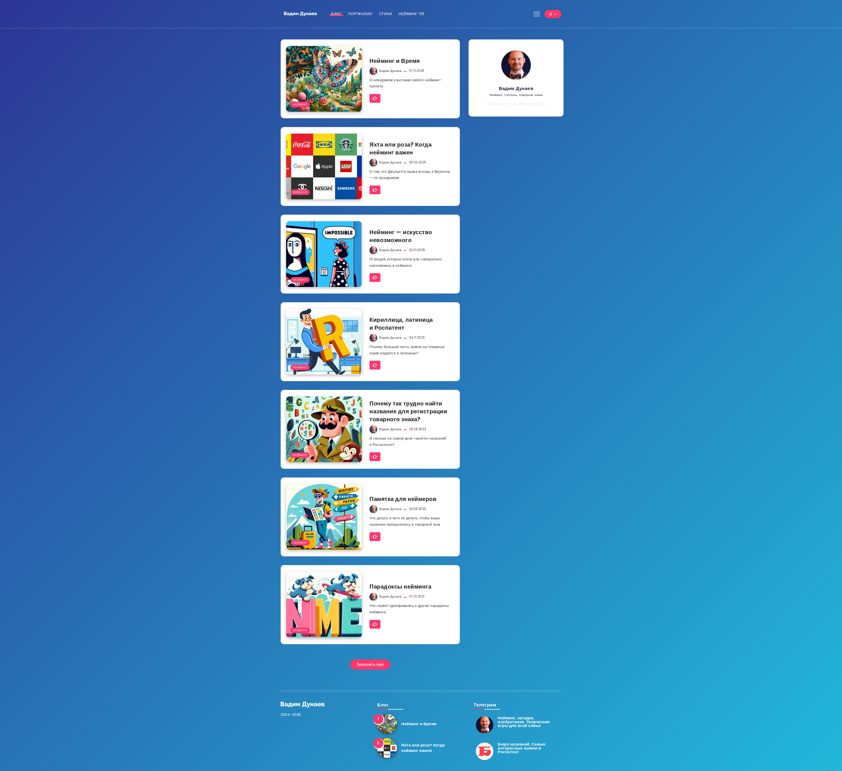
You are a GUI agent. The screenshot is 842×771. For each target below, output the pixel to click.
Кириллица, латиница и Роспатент (401, 324)
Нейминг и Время (394, 61)
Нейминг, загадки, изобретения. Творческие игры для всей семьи (524, 721)
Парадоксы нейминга (400, 587)
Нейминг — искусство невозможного (400, 236)
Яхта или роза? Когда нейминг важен (400, 148)
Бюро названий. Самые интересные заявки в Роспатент (521, 748)
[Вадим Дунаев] (300, 13)
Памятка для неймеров (402, 499)
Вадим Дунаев (390, 71)
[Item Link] (324, 79)
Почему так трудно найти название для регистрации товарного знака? (408, 411)
